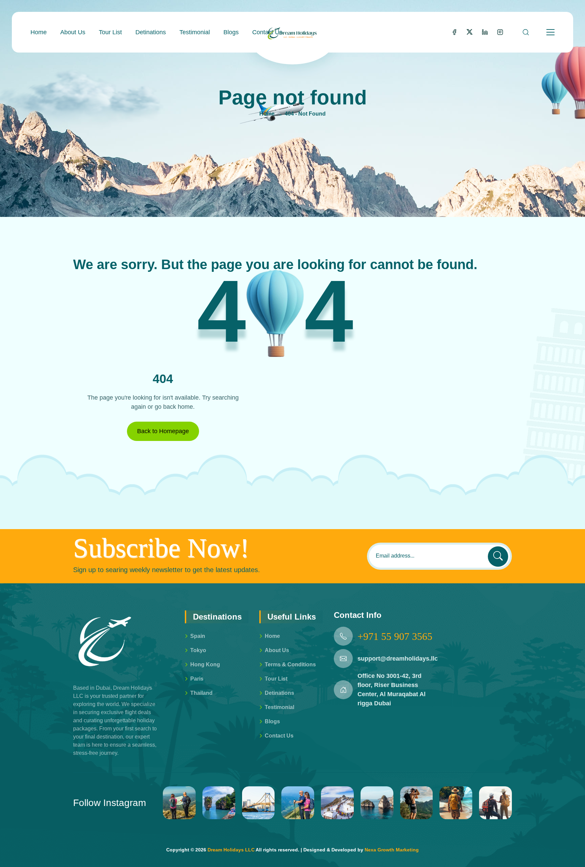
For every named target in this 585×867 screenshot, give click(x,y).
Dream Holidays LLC (231, 849)
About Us (72, 32)
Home (38, 32)
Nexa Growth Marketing (392, 849)
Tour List (110, 32)
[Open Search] (526, 32)
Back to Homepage (163, 431)
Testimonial (194, 32)
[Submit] (498, 556)
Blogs (231, 32)
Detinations (150, 32)
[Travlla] (292, 32)
